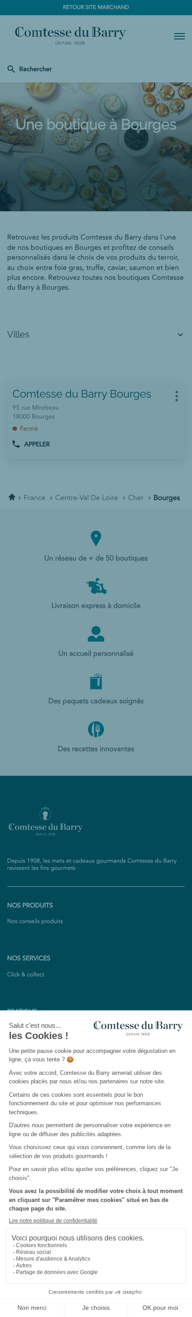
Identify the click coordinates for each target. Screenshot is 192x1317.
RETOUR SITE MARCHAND (96, 7)
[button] (179, 35)
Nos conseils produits (35, 921)
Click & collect (25, 975)
